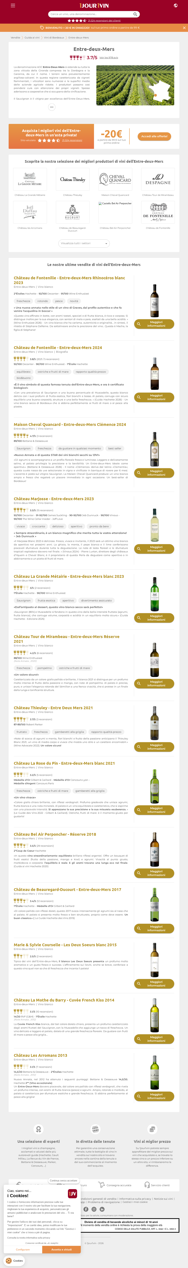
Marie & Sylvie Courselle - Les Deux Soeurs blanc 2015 (65, 944)
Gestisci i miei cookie (135, 1202)
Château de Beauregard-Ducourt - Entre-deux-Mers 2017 (67, 889)
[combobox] (84, 243)
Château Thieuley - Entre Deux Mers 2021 (53, 707)
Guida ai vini (32, 37)
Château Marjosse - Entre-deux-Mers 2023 (54, 498)
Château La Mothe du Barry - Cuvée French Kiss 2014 (64, 999)
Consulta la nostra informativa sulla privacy (28, 1238)
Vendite (15, 37)
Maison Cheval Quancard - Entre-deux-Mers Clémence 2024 (70, 424)
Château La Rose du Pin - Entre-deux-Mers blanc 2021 (64, 763)
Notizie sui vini (163, 1198)
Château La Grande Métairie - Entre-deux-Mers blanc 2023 (69, 576)
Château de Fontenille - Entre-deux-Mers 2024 (58, 347)
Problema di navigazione (104, 1202)
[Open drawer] (13, 5)
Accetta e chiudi (61, 1249)
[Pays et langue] (175, 5)
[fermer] (184, 28)
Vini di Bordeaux (54, 37)
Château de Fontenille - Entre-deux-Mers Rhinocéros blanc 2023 (69, 280)
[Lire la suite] (51, 107)
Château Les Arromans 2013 (40, 1055)
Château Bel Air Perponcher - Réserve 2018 (55, 834)
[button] (14, 1260)
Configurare (23, 1249)
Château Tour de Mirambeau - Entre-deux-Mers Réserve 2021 (67, 639)
